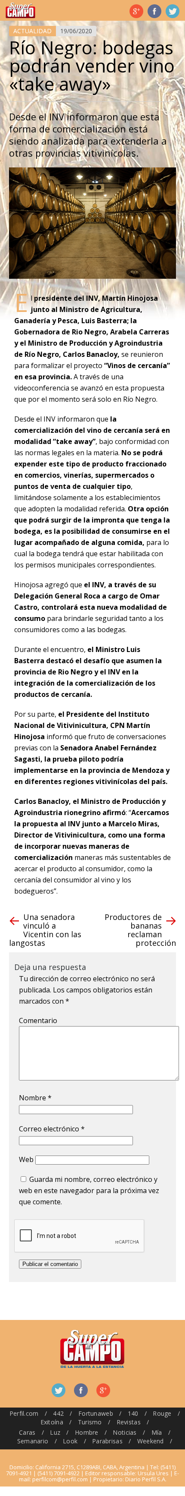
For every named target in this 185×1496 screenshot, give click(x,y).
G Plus (136, 11)
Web (26, 1159)
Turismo (90, 1422)
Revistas (129, 1422)
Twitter (172, 11)
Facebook (154, 11)
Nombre (35, 1097)
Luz (55, 1432)
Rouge (162, 1413)
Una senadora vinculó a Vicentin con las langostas (45, 930)
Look (70, 1441)
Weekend (150, 1441)
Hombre (87, 1432)
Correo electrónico (52, 1129)
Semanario (33, 1441)
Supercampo (20, 10)
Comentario (38, 1020)
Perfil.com (24, 1413)
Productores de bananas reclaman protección (140, 930)
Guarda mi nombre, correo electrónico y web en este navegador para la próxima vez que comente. (89, 1190)
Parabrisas (107, 1441)
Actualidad (32, 31)
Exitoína (51, 1422)
